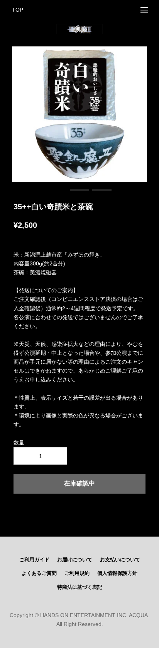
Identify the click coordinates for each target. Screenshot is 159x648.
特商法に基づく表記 (79, 587)
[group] (79, 114)
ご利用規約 (77, 573)
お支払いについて (120, 560)
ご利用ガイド (34, 560)
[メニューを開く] (144, 10)
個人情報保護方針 (117, 573)
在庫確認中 (79, 483)
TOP (17, 10)
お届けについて (74, 560)
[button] (57, 190)
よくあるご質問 (39, 573)
